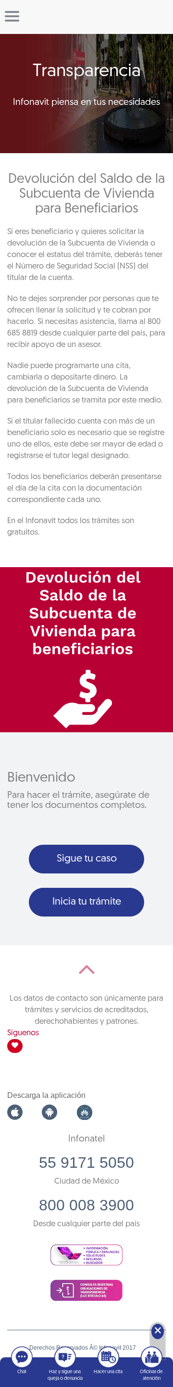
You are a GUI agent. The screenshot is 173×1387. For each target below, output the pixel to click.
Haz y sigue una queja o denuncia (65, 1375)
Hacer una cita (108, 1372)
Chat (21, 1372)
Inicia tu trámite (86, 902)
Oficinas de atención (151, 1375)
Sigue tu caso (87, 859)
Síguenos (23, 1033)
